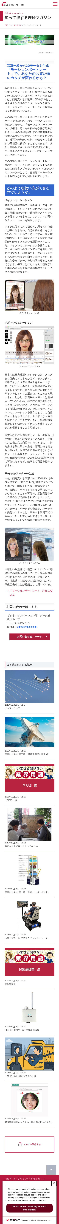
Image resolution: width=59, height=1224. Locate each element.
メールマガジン (16, 25)
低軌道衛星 (10, 984)
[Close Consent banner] (53, 1183)
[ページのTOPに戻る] (51, 1170)
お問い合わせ (10, 1179)
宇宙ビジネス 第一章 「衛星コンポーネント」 (27, 892)
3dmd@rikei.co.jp (27, 626)
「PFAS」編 (11, 800)
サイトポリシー (36, 1179)
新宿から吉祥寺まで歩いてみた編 (21, 846)
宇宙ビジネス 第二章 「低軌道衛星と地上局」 (27, 754)
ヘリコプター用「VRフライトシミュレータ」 (27, 938)
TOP (6, 25)
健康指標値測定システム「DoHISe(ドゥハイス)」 (29, 1122)
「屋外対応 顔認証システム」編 (20, 1076)
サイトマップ (22, 1179)
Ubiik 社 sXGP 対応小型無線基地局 (22, 1030)
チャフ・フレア (12, 708)
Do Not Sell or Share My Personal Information (29, 1208)
